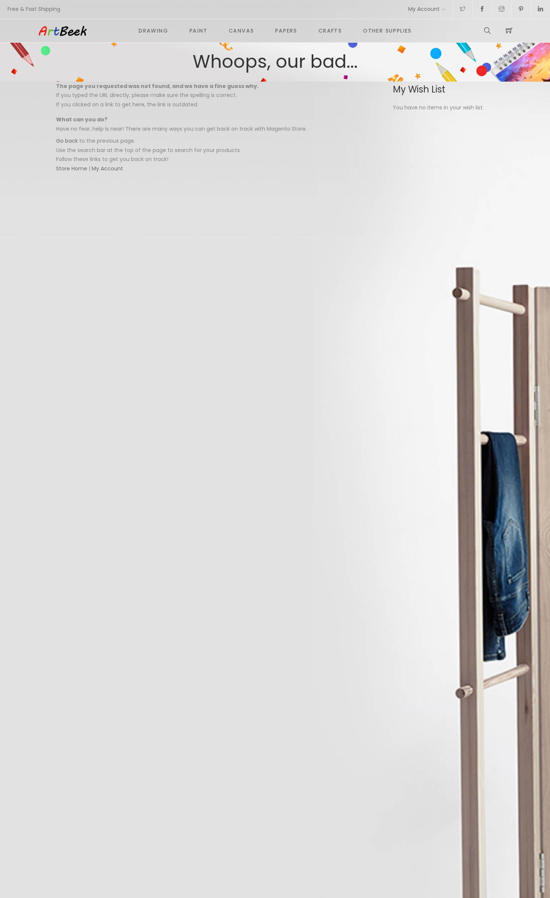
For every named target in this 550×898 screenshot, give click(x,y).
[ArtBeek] (82, 30)
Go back (67, 141)
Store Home (71, 168)
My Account (424, 9)
